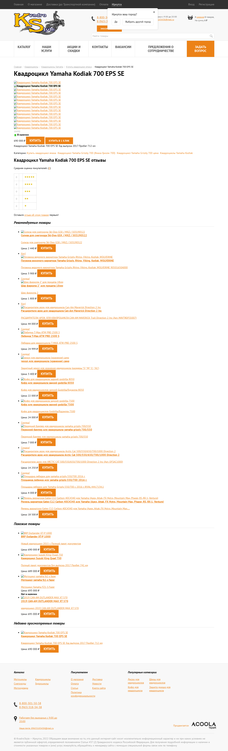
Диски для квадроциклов (136, 681)
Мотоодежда (21, 688)
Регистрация (206, 4)
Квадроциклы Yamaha (52, 66)
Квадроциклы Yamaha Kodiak (176, 153)
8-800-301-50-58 (30, 703)
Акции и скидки (74, 49)
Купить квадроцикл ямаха (79, 66)
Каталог (24, 47)
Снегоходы (20, 683)
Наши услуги (46, 49)
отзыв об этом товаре (36, 215)
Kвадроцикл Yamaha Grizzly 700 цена (138, 153)
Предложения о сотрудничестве (161, 49)
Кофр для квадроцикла (135, 689)
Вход (191, 4)
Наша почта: (25, 728)
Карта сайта (99, 688)
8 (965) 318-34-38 (30, 707)
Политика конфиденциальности (83, 694)
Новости (97, 683)
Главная (19, 4)
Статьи (74, 688)
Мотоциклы (20, 679)
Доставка (97, 679)
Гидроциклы (42, 683)
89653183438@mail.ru (163, 19)
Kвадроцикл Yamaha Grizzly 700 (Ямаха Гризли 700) (86, 153)
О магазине (35, 4)
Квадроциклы (31, 66)
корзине (200, 17)
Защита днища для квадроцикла (159, 689)
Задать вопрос (200, 49)
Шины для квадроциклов (157, 681)
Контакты (100, 47)
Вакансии (123, 47)
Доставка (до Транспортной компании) (70, 4)
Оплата (103, 4)
